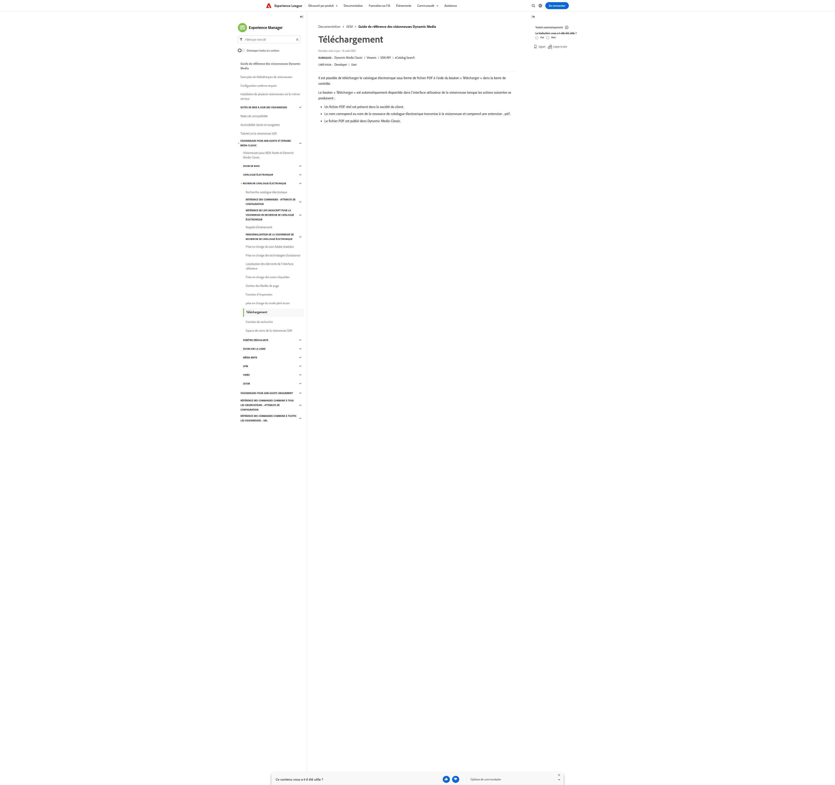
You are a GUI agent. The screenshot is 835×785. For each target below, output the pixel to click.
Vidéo (246, 374)
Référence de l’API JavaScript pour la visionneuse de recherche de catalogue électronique (270, 215)
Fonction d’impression (259, 294)
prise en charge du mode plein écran (268, 303)
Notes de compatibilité (254, 116)
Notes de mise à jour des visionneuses (263, 107)
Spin (245, 366)
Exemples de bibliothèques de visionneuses (266, 77)
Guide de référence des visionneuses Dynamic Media (397, 26)
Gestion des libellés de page (262, 286)
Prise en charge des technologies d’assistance (273, 255)
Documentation (329, 26)
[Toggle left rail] (301, 17)
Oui (542, 37)
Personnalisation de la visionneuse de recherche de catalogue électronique (270, 237)
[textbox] (269, 39)
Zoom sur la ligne (254, 348)
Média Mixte (250, 357)
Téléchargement (256, 312)
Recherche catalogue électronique (264, 183)
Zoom (246, 383)
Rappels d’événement (259, 227)
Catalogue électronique (258, 174)
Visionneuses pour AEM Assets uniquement (266, 393)
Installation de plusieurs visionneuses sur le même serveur (270, 96)
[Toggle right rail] (533, 17)
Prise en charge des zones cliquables (267, 277)
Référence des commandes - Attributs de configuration (271, 202)
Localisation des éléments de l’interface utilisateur (270, 266)
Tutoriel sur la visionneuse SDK (258, 133)
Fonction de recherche (259, 322)
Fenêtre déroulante (255, 340)
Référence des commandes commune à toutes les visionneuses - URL (268, 418)
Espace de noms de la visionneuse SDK (269, 331)
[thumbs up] (446, 779)
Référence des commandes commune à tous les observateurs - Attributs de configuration (267, 405)
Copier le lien (560, 46)
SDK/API (385, 58)
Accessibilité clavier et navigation (260, 125)
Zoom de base (251, 166)
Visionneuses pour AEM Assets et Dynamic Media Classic (265, 143)
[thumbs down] (455, 779)
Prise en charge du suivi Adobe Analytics (270, 247)
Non (553, 37)
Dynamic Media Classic (348, 58)
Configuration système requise (258, 86)
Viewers (371, 58)
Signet (542, 46)
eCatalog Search (405, 58)
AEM (349, 26)
